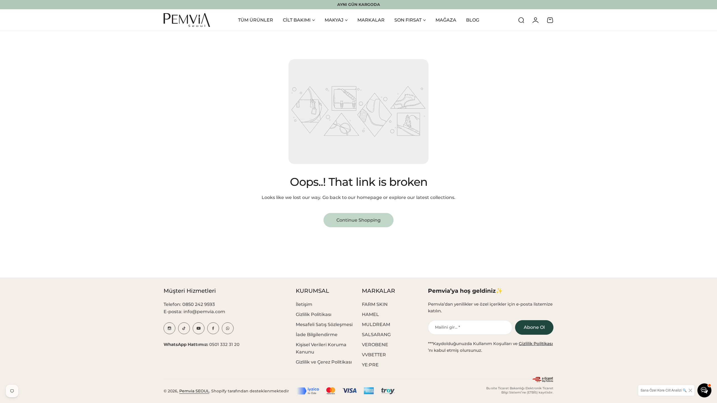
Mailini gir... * (447, 327)
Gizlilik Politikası (313, 314)
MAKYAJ (334, 20)
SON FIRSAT (408, 20)
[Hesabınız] (535, 20)
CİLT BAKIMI (297, 20)
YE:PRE (370, 364)
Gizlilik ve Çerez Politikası (324, 362)
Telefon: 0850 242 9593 (189, 304)
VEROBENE (375, 344)
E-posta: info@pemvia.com (194, 311)
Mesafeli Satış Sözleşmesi (324, 324)
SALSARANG (376, 334)
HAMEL (370, 314)
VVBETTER (374, 354)
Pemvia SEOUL (194, 390)
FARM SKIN (375, 304)
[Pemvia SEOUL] (187, 20)
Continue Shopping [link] (358, 220)
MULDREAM (376, 324)
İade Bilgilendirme (316, 334)
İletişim (304, 304)
